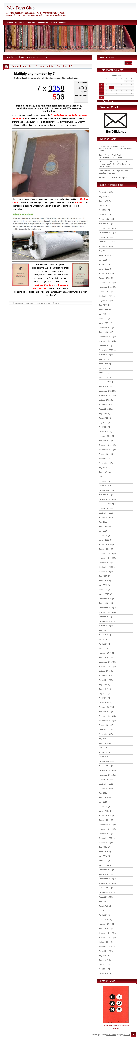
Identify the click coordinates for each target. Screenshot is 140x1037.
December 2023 (106, 337)
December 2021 (106, 445)
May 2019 (103, 585)
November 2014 (106, 829)
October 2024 (105, 291)
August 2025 (104, 246)
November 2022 (106, 395)
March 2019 (104, 594)
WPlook (127, 1035)
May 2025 (103, 260)
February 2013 (105, 924)
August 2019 (104, 571)
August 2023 (104, 355)
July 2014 (103, 847)
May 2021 (103, 477)
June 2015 (103, 797)
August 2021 (104, 463)
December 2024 (106, 282)
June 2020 (103, 526)
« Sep (104, 101)
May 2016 (103, 748)
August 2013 (104, 897)
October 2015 (105, 779)
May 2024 (103, 314)
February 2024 (105, 328)
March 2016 (104, 757)
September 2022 (106, 404)
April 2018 (103, 644)
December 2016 (106, 716)
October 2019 (105, 562)
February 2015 (105, 815)
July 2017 (103, 684)
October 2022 (105, 400)
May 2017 (103, 693)
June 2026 (103, 201)
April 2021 (103, 481)
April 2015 (103, 806)
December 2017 (106, 662)
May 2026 (103, 206)
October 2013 (105, 888)
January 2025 (105, 278)
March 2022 (104, 431)
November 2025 (106, 233)
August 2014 (104, 843)
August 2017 (104, 680)
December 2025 (106, 228)
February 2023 (105, 382)
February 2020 (105, 544)
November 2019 (106, 558)
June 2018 (103, 635)
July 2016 (103, 739)
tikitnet (57, 303)
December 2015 (106, 770)
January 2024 (105, 332)
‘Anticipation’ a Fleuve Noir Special (113, 177)
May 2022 (103, 422)
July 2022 (103, 413)
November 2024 (106, 287)
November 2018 (106, 612)
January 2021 (105, 495)
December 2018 (106, 608)
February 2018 (105, 653)
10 (101, 87)
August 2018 (104, 626)
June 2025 (103, 255)
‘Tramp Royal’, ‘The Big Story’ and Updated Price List (113, 172)
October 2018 (105, 617)
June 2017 (103, 689)
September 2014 (106, 838)
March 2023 (104, 377)
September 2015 (106, 784)
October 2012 (105, 942)
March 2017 (104, 702)
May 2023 (103, 368)
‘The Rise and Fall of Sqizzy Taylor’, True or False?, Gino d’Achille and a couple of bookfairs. (114, 164)
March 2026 (104, 215)
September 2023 (106, 350)
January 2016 (105, 766)
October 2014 (105, 833)
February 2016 (105, 761)
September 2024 (106, 296)
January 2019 (105, 603)
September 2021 (106, 459)
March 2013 (104, 919)
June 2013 (103, 906)
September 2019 (106, 567)
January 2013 (105, 928)
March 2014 (104, 865)
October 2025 (105, 237)
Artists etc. (30, 23)
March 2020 (104, 540)
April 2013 (103, 915)
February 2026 (105, 219)
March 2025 (104, 269)
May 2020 (103, 531)
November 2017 (106, 666)
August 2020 (104, 517)
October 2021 (105, 454)
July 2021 (103, 468)
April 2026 (103, 210)
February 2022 (105, 436)
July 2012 (103, 955)
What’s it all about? (15, 23)
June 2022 (103, 418)
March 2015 (104, 811)
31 (101, 97)
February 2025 (105, 273)
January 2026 (105, 224)
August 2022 (104, 409)
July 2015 (103, 793)
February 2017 (105, 707)
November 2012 (106, 937)
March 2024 (104, 323)
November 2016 (106, 721)
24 (101, 94)
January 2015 (105, 820)
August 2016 (104, 734)
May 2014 (103, 856)
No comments (45, 303)
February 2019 (105, 599)
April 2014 (103, 861)
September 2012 (106, 946)
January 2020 (105, 549)
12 (111, 87)
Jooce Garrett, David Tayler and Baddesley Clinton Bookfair (112, 156)
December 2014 (106, 824)
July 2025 (103, 251)
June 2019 (103, 580)
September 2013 (106, 892)
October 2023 (105, 346)
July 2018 (103, 630)
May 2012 (103, 964)
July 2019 (103, 576)
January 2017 (105, 711)
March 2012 (104, 974)
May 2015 (103, 802)
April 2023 (103, 373)
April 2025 (103, 264)
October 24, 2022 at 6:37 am (24, 303)
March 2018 (104, 648)
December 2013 (106, 879)
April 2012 (103, 969)
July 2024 (103, 305)
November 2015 (106, 775)
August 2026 (104, 192)
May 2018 (103, 639)
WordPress (111, 1035)
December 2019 (106, 553)
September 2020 (106, 513)
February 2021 (105, 490)
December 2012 (106, 933)
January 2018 (105, 657)
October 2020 (105, 508)
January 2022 (105, 440)
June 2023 (103, 364)
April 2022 (103, 427)
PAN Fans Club (20, 8)
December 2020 (106, 499)
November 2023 (106, 341)
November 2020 (106, 504)
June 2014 (103, 852)
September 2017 (106, 675)
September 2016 (106, 730)
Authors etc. (43, 23)
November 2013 (106, 883)
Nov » (110, 101)
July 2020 (103, 522)
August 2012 (104, 951)
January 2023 (105, 386)
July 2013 (103, 901)
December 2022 (106, 391)
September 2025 (106, 242)
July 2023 (103, 359)
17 (101, 91)
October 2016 (105, 725)
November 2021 (106, 449)
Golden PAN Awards (59, 23)
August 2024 (104, 300)
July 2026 (103, 196)
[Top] (133, 1035)
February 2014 (105, 870)
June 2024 (103, 309)
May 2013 (103, 910)
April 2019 (103, 590)
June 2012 (103, 960)
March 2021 (104, 486)
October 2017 (105, 671)
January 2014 (105, 874)
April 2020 (103, 535)
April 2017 (103, 698)
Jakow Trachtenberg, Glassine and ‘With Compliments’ (42, 66)
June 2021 (103, 472)
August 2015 (104, 788)
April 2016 (103, 752)
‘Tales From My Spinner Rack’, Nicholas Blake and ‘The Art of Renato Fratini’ (115, 148)
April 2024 (103, 318)
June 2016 (103, 743)
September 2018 (106, 621)
